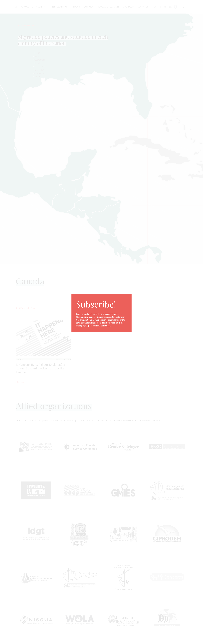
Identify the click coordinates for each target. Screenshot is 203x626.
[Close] (129, 296)
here (108, 325)
